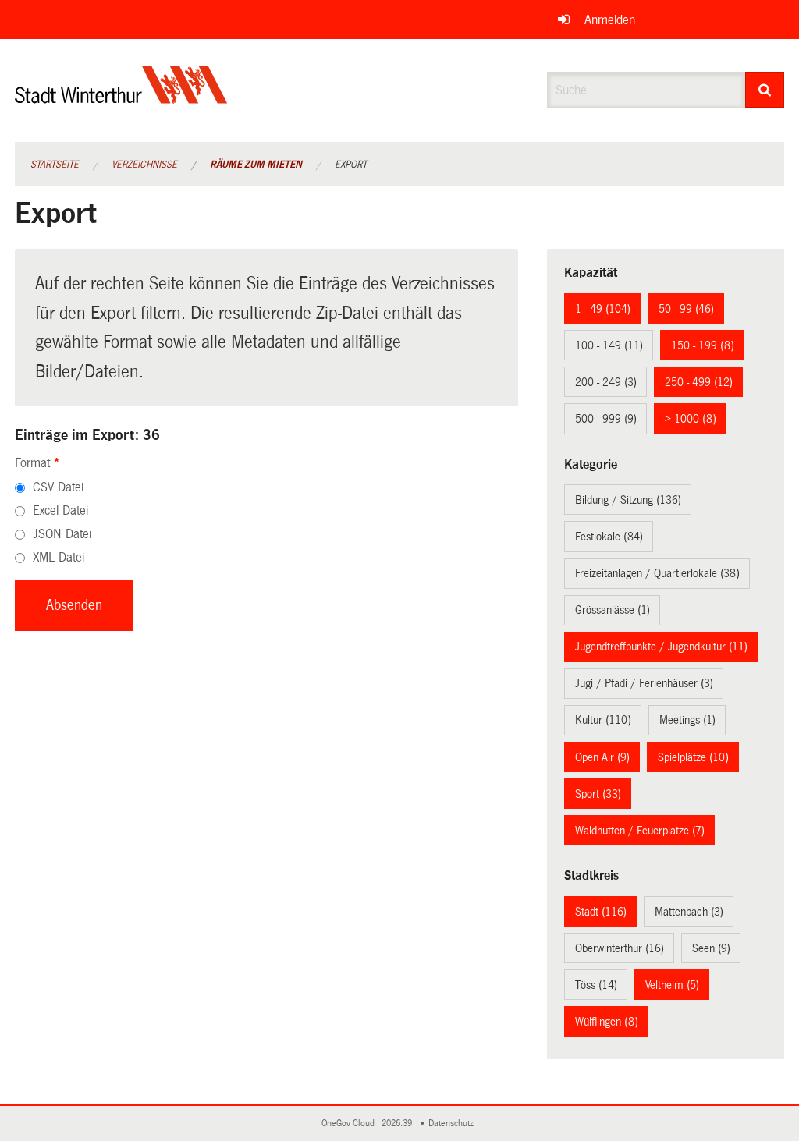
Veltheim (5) (672, 985)
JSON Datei (62, 533)
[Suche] (765, 90)
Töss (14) (596, 985)
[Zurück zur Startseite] (121, 98)
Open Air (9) (602, 757)
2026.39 (398, 1123)
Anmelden (609, 20)
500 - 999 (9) (606, 419)
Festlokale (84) (609, 536)
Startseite (54, 164)
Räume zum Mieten (256, 164)
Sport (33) (598, 794)
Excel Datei (60, 510)
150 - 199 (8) (702, 345)
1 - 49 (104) (602, 309)
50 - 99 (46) (686, 309)
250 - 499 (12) (699, 382)
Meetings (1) (687, 720)
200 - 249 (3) (606, 382)
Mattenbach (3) (689, 911)
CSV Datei (58, 487)
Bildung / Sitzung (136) (628, 500)
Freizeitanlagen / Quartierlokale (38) (657, 573)
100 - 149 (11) (609, 345)
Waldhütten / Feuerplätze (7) (640, 830)
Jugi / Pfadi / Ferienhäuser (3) (644, 683)
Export (351, 164)
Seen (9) (711, 948)
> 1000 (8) (690, 419)
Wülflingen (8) (606, 1021)
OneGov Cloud (350, 1123)
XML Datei (58, 557)
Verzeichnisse (144, 164)
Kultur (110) (603, 720)
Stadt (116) (601, 911)
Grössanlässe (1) (612, 610)
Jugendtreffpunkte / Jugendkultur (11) (661, 646)
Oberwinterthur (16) (619, 948)
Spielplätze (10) (693, 757)
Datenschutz (453, 1123)
